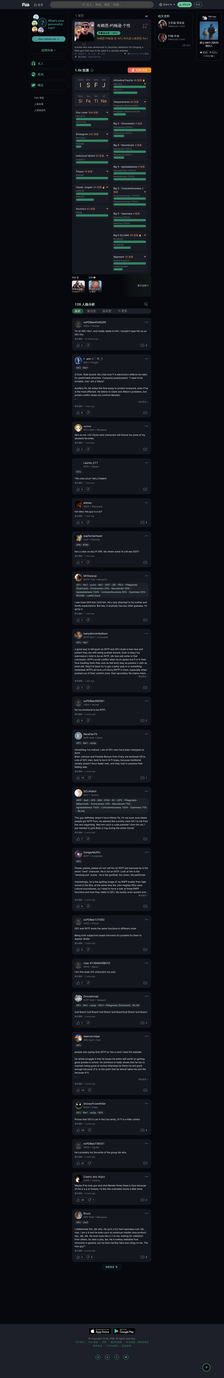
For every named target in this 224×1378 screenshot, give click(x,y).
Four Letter (82, 112)
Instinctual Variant (85, 155)
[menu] (48, 74)
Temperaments (121, 101)
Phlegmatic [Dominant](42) (125, 105)
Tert (96, 96)
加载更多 (109, 1266)
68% (96, 80)
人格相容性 (40, 110)
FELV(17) (117, 90)
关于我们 (79, 1342)
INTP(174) (81, 122)
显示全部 (142, 285)
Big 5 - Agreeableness (125, 166)
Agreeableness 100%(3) (124, 170)
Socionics (81, 208)
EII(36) (79, 212)
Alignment (118, 256)
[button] (129, 129)
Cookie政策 (112, 1345)
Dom (80, 96)
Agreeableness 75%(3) (123, 176)
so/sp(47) (80, 159)
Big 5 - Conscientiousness (127, 188)
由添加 (138, 54)
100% (80, 80)
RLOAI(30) (118, 239)
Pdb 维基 (39, 97)
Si (80, 101)
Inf (104, 96)
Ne (104, 101)
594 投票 (93, 112)
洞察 (104, 1342)
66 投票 (134, 101)
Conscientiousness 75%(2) (125, 201)
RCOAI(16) (118, 245)
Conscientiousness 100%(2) (126, 195)
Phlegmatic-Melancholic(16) (126, 111)
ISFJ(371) (80, 116)
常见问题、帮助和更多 (137, 1342)
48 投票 (138, 80)
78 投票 (88, 171)
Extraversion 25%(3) (122, 127)
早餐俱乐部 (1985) (108, 33)
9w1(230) (80, 138)
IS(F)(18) (80, 191)
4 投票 (138, 123)
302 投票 (94, 134)
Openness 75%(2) (121, 223)
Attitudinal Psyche (123, 80)
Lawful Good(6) (120, 266)
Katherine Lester (137, 54)
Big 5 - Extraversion (124, 123)
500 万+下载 (209, 56)
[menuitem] (48, 63)
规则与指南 (116, 1342)
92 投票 (100, 155)
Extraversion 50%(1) (122, 133)
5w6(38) (80, 144)
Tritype (79, 171)
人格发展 (38, 104)
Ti (96, 101)
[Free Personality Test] (48, 28)
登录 (198, 4)
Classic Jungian (84, 187)
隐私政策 (126, 1345)
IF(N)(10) (80, 197)
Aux (88, 96)
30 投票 (97, 187)
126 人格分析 (85, 304)
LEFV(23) (117, 84)
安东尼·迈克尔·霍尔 (94, 290)
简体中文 (167, 4)
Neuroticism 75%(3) (122, 149)
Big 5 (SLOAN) (121, 235)
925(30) (80, 175)
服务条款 (97, 1345)
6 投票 (141, 166)
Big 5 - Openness (122, 213)
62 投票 (91, 208)
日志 (94, 54)
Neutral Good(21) (121, 260)
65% (88, 80)
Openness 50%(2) (121, 217)
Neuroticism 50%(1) (122, 154)
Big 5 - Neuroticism (123, 145)
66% (104, 80)
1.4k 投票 (82, 70)
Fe (88, 101)
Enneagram (82, 134)
